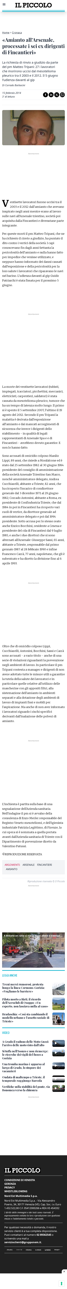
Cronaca (17, 32)
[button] (33, 949)
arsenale (29, 865)
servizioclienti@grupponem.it (22, 1242)
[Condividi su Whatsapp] (62, 94)
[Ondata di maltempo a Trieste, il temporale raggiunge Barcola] (58, 1078)
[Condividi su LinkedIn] (51, 94)
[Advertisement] (33, 19)
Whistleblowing (15, 1191)
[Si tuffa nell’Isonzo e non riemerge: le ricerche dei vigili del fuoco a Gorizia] (58, 1052)
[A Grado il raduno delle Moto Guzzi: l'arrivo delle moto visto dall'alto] (58, 1043)
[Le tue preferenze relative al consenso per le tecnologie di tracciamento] (62, 1284)
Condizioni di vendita (19, 1180)
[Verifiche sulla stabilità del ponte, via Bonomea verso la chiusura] (58, 1088)
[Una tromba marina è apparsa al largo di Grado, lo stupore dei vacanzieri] (58, 1065)
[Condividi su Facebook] (45, 94)
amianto (11, 869)
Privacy (9, 1187)
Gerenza (10, 1184)
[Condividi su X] (56, 94)
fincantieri (44, 865)
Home (5, 32)
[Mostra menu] (4, 4)
